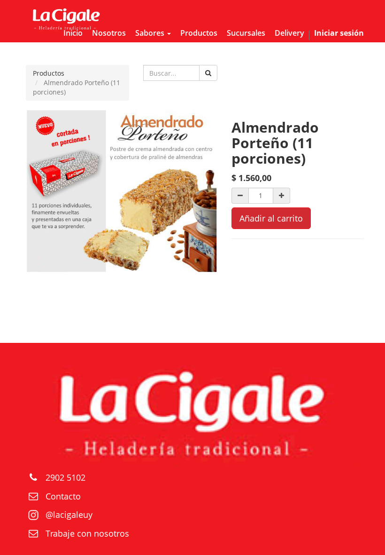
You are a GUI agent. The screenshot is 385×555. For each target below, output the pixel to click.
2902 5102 (65, 477)
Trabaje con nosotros (87, 533)
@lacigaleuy (69, 514)
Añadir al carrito (271, 218)
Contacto (63, 496)
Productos (48, 73)
